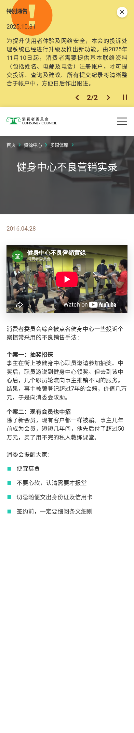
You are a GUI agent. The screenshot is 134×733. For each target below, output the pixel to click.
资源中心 (33, 145)
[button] (77, 97)
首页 (11, 145)
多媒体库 (59, 145)
